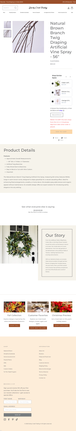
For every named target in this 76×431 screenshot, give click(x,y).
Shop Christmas (61, 325)
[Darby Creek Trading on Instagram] (5, 419)
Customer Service (44, 363)
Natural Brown (57, 115)
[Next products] (70, 76)
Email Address (9, 406)
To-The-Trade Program (10, 372)
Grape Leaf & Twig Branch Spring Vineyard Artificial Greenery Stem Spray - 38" (66, 82)
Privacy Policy (43, 375)
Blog (40, 360)
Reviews (41, 353)
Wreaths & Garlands (24, 12)
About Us (41, 350)
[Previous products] (66, 76)
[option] (28, 37)
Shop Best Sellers (38, 328)
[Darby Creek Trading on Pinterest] (13, 419)
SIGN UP (17, 415)
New (4, 12)
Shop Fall (14, 325)
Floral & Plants (8, 360)
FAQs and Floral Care (45, 356)
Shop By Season (12, 12)
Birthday (21, 399)
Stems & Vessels (36, 12)
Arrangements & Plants (49, 12)
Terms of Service (43, 372)
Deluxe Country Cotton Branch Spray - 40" (66, 91)
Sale (72, 12)
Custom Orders (8, 369)
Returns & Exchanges (45, 369)
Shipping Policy (43, 366)
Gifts (5, 363)
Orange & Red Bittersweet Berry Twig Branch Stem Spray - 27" (66, 100)
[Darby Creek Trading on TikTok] (17, 419)
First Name (8, 399)
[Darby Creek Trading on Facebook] (9, 419)
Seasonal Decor (8, 350)
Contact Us (42, 378)
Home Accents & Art (62, 12)
